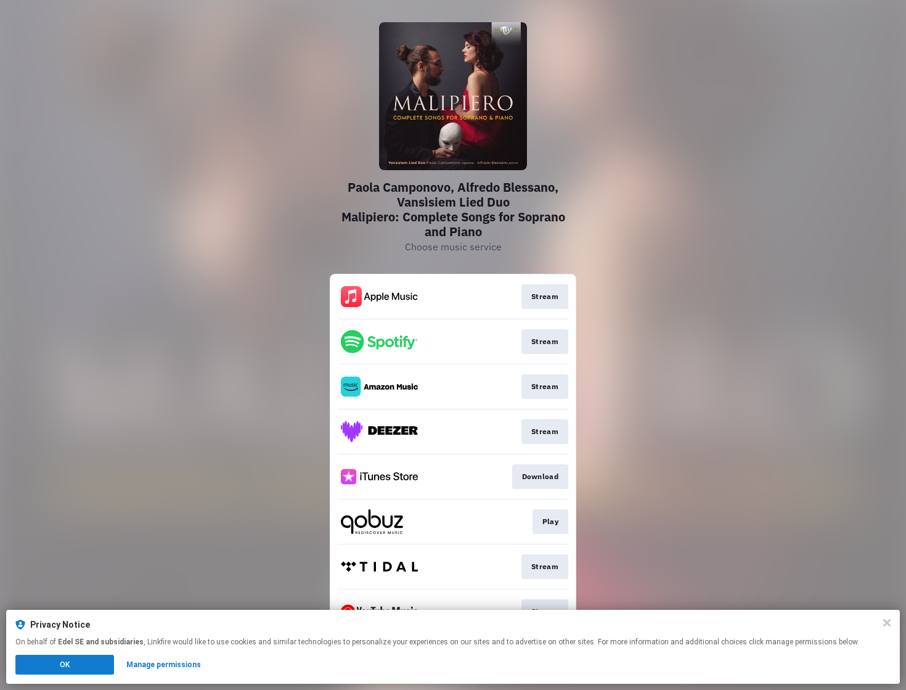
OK (65, 664)
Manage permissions (163, 664)
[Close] (887, 623)
